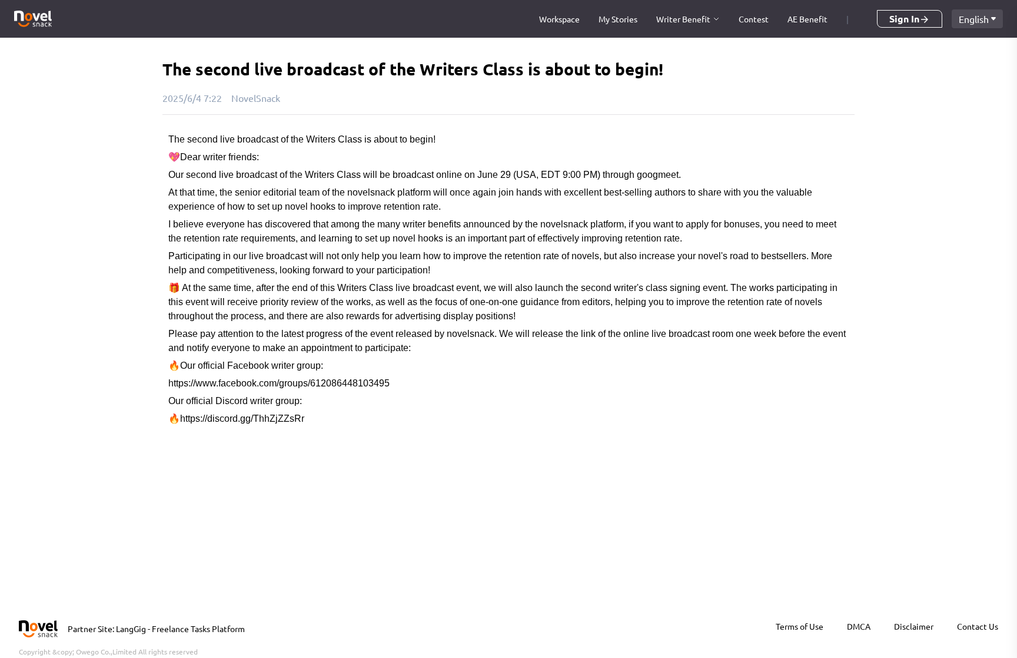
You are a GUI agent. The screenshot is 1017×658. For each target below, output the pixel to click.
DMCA (858, 626)
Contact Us (977, 626)
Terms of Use (799, 626)
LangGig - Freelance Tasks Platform (180, 628)
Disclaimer (913, 626)
